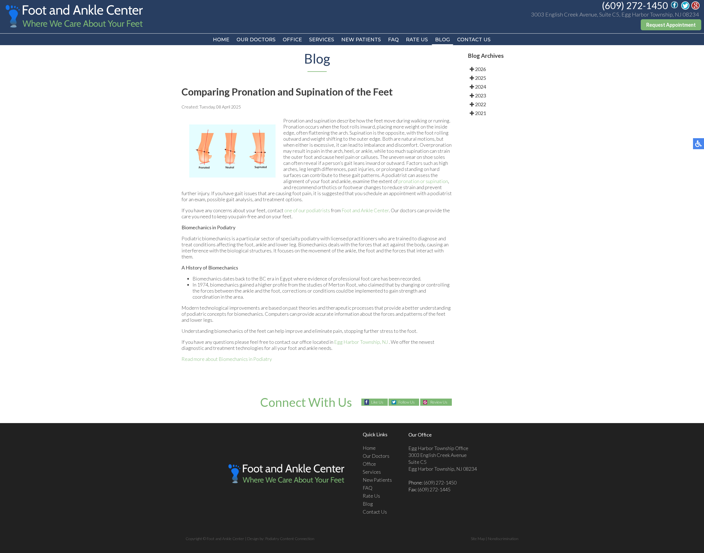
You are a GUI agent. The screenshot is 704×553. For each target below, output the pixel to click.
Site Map (478, 538)
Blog (442, 40)
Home (221, 40)
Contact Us (474, 40)
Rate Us (417, 40)
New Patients (361, 40)
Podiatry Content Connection (289, 538)
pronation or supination (423, 181)
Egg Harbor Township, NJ (361, 342)
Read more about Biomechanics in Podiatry (227, 359)
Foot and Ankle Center (365, 210)
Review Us (438, 402)
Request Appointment (671, 25)
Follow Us (406, 402)
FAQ (393, 40)
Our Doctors (256, 40)
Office (292, 40)
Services (321, 40)
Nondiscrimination (503, 538)
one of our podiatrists (307, 210)
